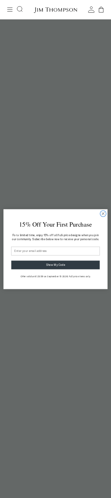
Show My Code (55, 264)
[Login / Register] (91, 9)
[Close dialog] (103, 214)
